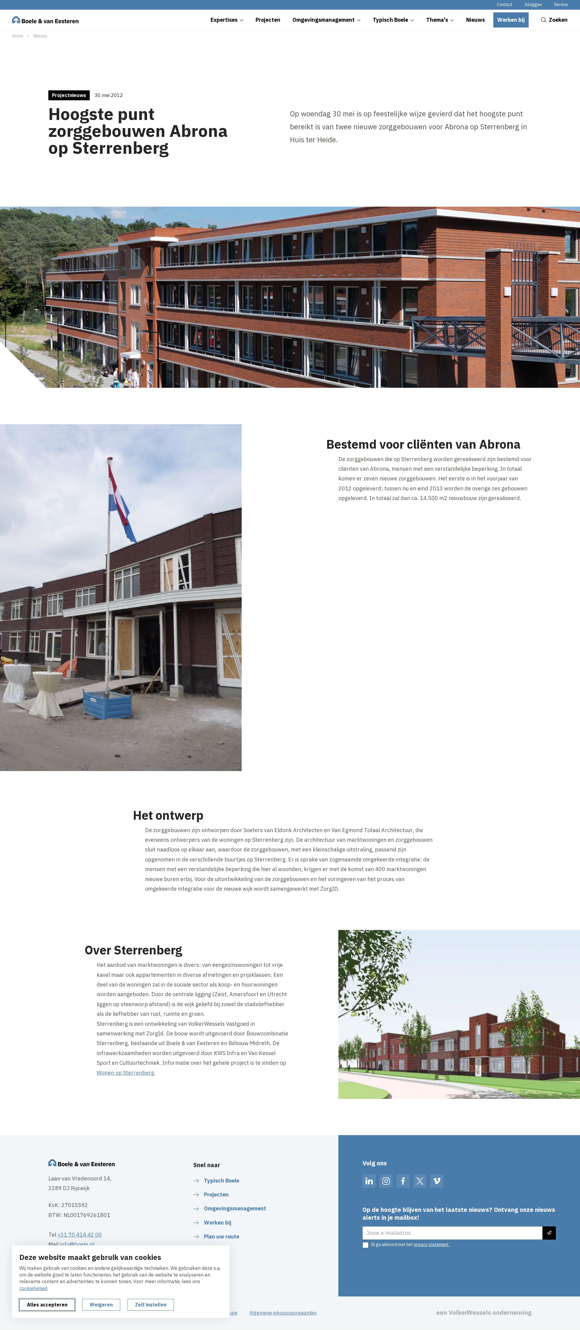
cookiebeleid (33, 1288)
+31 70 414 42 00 (79, 1234)
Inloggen (533, 4)
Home (17, 36)
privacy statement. (432, 1244)
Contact (504, 4)
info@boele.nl (77, 1244)
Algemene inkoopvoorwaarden (283, 1313)
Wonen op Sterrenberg (125, 1072)
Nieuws (40, 36)
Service (561, 4)
